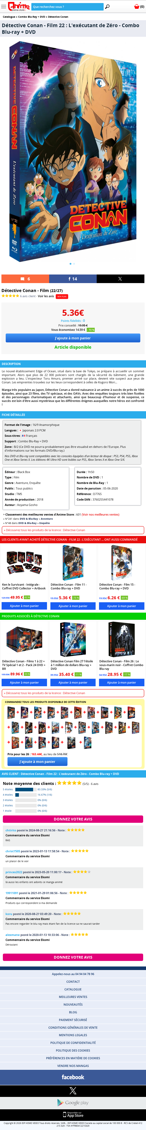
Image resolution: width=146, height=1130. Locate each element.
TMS (19, 494)
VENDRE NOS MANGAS (73, 1066)
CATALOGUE (73, 989)
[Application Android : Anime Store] (73, 1103)
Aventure (22, 483)
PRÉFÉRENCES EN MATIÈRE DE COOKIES (73, 1058)
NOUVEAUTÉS (73, 1005)
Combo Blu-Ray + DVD (31, 16)
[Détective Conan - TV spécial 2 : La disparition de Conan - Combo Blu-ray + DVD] (55, 748)
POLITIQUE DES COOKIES (73, 1050)
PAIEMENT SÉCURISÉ (73, 1020)
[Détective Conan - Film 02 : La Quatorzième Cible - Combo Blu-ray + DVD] (24, 718)
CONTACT (73, 982)
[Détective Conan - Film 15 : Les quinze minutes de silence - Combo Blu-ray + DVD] (121, 563)
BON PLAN (62, 296)
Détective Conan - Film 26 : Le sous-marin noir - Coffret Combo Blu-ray (121, 665)
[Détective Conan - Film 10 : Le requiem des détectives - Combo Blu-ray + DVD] (131, 718)
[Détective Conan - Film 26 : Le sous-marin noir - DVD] (71, 748)
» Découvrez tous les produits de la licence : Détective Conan (44, 530)
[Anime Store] (19, 6)
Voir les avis (46, 296)
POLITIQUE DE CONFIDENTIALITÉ (73, 1043)
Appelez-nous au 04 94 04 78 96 (73, 974)
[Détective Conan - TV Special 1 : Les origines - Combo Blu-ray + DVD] (42, 748)
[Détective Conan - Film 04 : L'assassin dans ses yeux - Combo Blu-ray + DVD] (51, 718)
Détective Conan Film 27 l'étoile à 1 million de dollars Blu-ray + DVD (72, 665)
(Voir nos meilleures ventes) (100, 514)
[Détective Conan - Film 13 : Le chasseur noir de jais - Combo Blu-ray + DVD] (42, 733)
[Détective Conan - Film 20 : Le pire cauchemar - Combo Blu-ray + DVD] (135, 733)
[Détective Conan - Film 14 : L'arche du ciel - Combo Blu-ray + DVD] (55, 733)
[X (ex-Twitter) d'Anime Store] (73, 1091)
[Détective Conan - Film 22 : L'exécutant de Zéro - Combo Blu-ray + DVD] (28, 748)
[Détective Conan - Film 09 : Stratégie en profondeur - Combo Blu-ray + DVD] (118, 718)
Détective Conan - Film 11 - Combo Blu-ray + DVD (69, 586)
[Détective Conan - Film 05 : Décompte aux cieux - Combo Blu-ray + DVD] (64, 718)
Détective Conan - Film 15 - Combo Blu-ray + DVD (117, 586)
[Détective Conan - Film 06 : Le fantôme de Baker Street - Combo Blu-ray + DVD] (78, 718)
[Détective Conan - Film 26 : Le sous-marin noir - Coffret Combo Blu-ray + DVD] (121, 639)
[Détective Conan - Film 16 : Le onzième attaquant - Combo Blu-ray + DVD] (82, 733)
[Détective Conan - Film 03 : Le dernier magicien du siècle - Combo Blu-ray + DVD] (37, 718)
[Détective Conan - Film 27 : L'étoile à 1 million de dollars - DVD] (88, 748)
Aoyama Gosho (27, 505)
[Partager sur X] (120, 279)
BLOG (73, 1012)
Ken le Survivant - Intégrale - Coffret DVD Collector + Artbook (24, 586)
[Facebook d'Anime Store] (73, 1077)
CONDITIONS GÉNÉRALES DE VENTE (73, 1028)
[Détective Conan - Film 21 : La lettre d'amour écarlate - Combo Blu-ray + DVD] (15, 748)
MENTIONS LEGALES (73, 1035)
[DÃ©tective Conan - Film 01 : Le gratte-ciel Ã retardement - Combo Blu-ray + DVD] (11, 718)
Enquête (35, 483)
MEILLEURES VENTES (73, 997)
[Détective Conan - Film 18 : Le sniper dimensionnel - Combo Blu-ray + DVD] (109, 733)
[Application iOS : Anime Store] (73, 1115)
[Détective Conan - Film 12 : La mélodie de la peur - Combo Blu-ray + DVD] (28, 733)
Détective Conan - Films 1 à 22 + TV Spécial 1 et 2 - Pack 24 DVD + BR (23, 665)
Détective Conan (58, 16)
